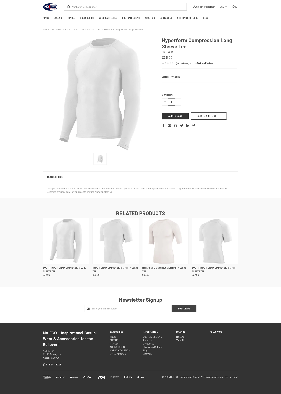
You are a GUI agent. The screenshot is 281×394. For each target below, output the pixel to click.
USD (222, 7)
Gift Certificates (118, 354)
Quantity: (167, 94)
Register (210, 7)
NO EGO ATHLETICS (108, 18)
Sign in (199, 7)
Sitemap (147, 354)
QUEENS (58, 18)
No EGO (180, 337)
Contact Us (166, 18)
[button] (140, 176)
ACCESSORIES (87, 18)
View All (180, 340)
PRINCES (71, 18)
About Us (150, 18)
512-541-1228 (53, 364)
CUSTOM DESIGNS (131, 18)
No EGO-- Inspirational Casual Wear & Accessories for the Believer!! (204, 377)
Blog (205, 18)
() (236, 7)
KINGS (46, 18)
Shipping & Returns (187, 18)
